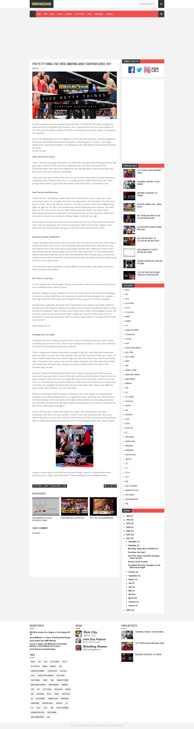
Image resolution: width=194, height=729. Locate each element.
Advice (127, 290)
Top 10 (127, 472)
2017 (128, 538)
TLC (126, 468)
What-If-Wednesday (131, 486)
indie (126, 366)
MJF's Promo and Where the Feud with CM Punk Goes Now (148, 217)
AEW (45, 14)
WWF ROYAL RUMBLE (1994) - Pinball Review (149, 205)
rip (126, 432)
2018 (128, 534)
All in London (129, 303)
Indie (52, 14)
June (131, 586)
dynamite (128, 321)
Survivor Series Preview (137, 561)
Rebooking (99, 14)
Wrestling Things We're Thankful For (143, 548)
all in (127, 299)
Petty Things (37, 486)
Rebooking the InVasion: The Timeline (147, 194)
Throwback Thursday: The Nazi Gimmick (148, 183)
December (133, 541)
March (131, 597)
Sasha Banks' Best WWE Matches (72, 518)
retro (127, 419)
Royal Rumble (129, 437)
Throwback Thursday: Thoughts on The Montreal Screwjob (144, 566)
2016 (128, 610)
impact (127, 361)
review (46, 486)
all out (127, 308)
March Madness (130, 379)
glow (127, 343)
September (133, 575)
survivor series (56, 486)
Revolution (129, 428)
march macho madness (132, 375)
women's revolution (132, 490)
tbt (126, 464)
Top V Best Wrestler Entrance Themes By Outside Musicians (148, 273)
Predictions (129, 401)
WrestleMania (129, 495)
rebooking (128, 415)
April (131, 594)
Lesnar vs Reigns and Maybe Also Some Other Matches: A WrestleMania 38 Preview (48, 644)
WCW (126, 481)
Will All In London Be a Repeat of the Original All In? (50, 633)
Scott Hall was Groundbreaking (101, 518)
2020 (128, 527)
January (132, 605)
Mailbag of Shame (131, 370)
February (132, 601)
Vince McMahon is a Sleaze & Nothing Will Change (42, 519)
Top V (127, 477)
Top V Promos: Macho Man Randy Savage (149, 171)
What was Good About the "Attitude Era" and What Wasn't (148, 239)
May (130, 590)
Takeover (128, 459)
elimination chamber (132, 330)
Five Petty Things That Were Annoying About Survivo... (143, 556)
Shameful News (130, 441)
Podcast (110, 14)
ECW (126, 326)
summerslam (129, 450)
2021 (128, 523)
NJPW (126, 388)
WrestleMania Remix (131, 499)
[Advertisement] (97, 37)
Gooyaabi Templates (115, 726)
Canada (127, 317)
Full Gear (128, 339)
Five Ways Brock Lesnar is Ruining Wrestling (149, 228)
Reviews (69, 14)
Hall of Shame (129, 357)
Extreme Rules (130, 334)
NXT (126, 392)
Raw (126, 410)
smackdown (129, 446)
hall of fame (129, 352)
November (133, 545)
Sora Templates (86, 726)
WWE (39, 14)
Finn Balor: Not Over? (137, 552)
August (132, 579)
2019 (128, 530)
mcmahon (128, 383)
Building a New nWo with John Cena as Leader (149, 262)
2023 (128, 516)
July (130, 583)
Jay (42, 207)
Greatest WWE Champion (133, 348)
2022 (128, 519)
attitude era (129, 312)
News (90, 14)
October (132, 571)
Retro (60, 14)
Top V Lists (79, 14)
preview (127, 406)
